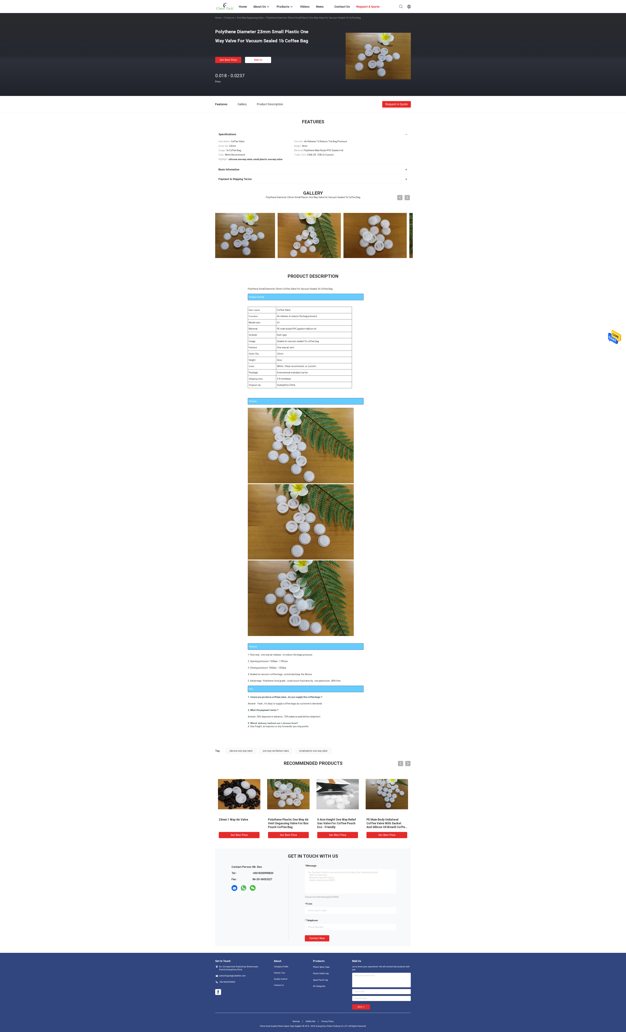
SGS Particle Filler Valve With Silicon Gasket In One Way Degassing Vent (337, 823)
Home (218, 17)
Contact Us (279, 985)
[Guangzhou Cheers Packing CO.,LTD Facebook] (218, 992)
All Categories (319, 986)
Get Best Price (228, 59)
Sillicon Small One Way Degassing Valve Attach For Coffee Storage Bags (237, 823)
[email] (234, 888)
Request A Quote (396, 104)
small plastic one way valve (313, 751)
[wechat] (253, 888)
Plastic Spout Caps (321, 967)
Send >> (361, 1007)
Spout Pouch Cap (320, 980)
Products (229, 17)
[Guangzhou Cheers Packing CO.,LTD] (225, 6)
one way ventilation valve (276, 751)
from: (309, 903)
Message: (311, 865)
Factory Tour (279, 973)
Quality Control (280, 979)
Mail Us (258, 59)
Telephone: (312, 920)
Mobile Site (310, 1021)
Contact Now (317, 938)
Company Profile (281, 967)
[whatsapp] (243, 888)
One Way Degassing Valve (250, 17)
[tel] (262, 888)
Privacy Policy (327, 1021)
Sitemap (296, 1021)
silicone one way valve (241, 751)
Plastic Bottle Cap (321, 973)
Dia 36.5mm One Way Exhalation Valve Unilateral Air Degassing (386, 823)
